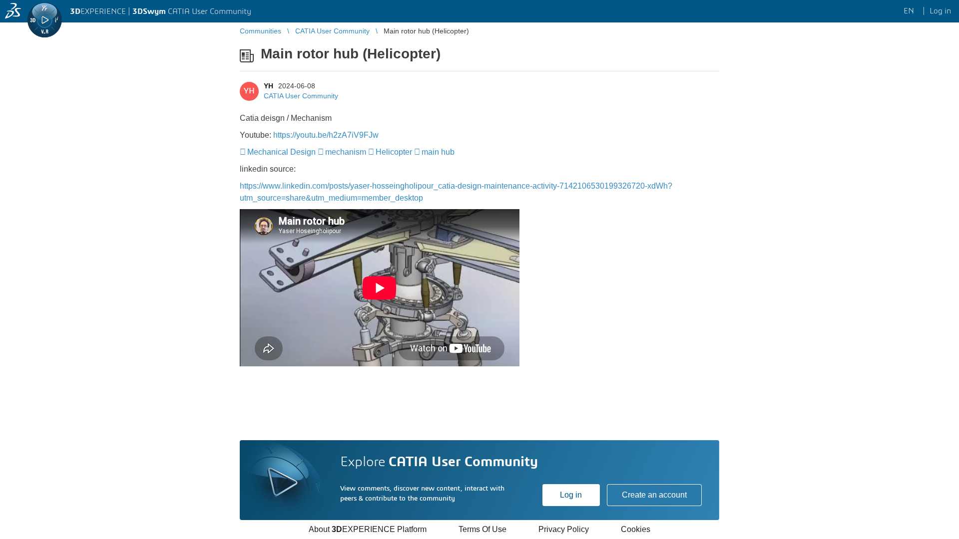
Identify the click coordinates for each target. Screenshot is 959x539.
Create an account (654, 495)
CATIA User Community (301, 96)
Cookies (635, 529)
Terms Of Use (482, 529)
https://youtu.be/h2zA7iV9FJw (326, 135)
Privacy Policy (563, 529)
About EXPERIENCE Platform (368, 529)
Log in (571, 495)
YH (268, 86)
